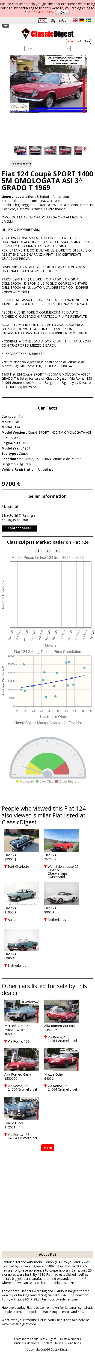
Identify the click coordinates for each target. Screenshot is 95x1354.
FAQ (42, 20)
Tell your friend (21, 163)
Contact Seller (19, 528)
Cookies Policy (42, 12)
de (81, 20)
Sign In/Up (58, 20)
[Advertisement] (47, 1201)
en (75, 20)
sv (88, 20)
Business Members (26, 1343)
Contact (47, 1343)
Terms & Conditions (68, 1343)
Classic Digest (47, 35)
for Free (78, 41)
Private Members (70, 1339)
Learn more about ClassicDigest (35, 1339)
